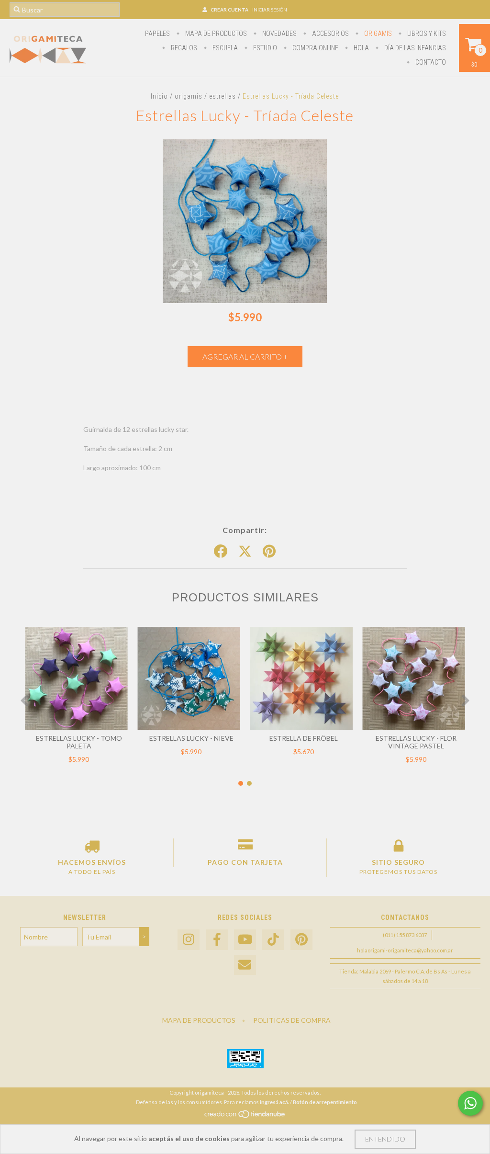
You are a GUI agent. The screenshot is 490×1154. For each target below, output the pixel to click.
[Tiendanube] (245, 1117)
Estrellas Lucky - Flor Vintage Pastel (416, 742)
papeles (157, 33)
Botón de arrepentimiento (325, 1102)
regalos (183, 48)
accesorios (330, 33)
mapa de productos (215, 33)
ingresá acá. (274, 1102)
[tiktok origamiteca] (273, 939)
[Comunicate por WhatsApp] (470, 1103)
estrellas (222, 96)
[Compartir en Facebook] (220, 551)
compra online (314, 48)
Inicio (159, 96)
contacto (430, 62)
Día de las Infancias (414, 48)
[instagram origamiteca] (189, 939)
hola (360, 48)
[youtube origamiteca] (245, 939)
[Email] (245, 965)
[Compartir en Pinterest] (269, 551)
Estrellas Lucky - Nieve (191, 738)
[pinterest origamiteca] (301, 939)
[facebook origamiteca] (217, 939)
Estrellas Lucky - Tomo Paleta (79, 742)
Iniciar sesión (269, 9)
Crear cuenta (229, 9)
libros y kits (426, 33)
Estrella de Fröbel (303, 738)
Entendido (385, 1139)
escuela (224, 48)
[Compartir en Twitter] (245, 551)
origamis (377, 33)
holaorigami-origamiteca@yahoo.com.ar (405, 950)
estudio (264, 48)
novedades (279, 33)
